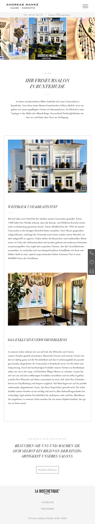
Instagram (47, 508)
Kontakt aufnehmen (47, 469)
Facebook (47, 502)
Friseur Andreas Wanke (42, 518)
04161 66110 (35, 14)
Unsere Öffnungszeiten (59, 14)
